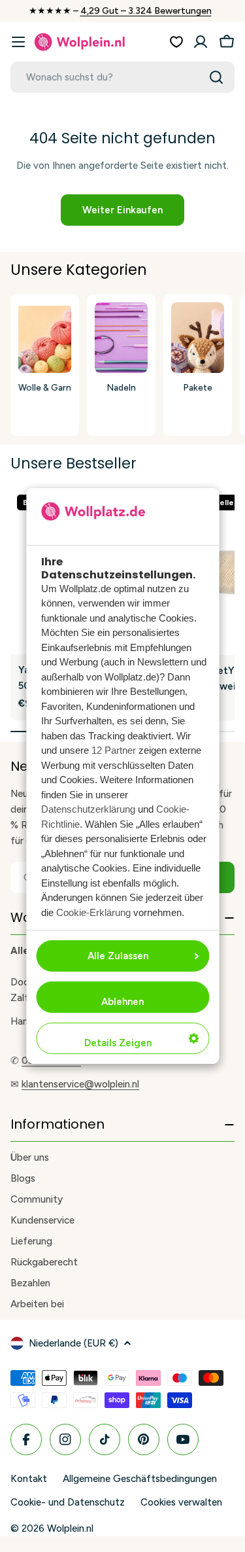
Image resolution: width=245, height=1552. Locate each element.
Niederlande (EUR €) (73, 1343)
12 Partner (113, 750)
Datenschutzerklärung (88, 809)
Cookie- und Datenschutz (67, 1502)
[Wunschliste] (176, 42)
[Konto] (200, 42)
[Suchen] (216, 77)
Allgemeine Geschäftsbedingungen (140, 1479)
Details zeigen (118, 1043)
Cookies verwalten (181, 1502)
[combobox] (122, 77)
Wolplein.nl (70, 1528)
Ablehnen (122, 1002)
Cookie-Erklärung (93, 912)
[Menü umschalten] (18, 42)
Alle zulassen (118, 956)
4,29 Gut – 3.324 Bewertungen (146, 10)
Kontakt (28, 1479)
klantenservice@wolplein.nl (80, 1084)
